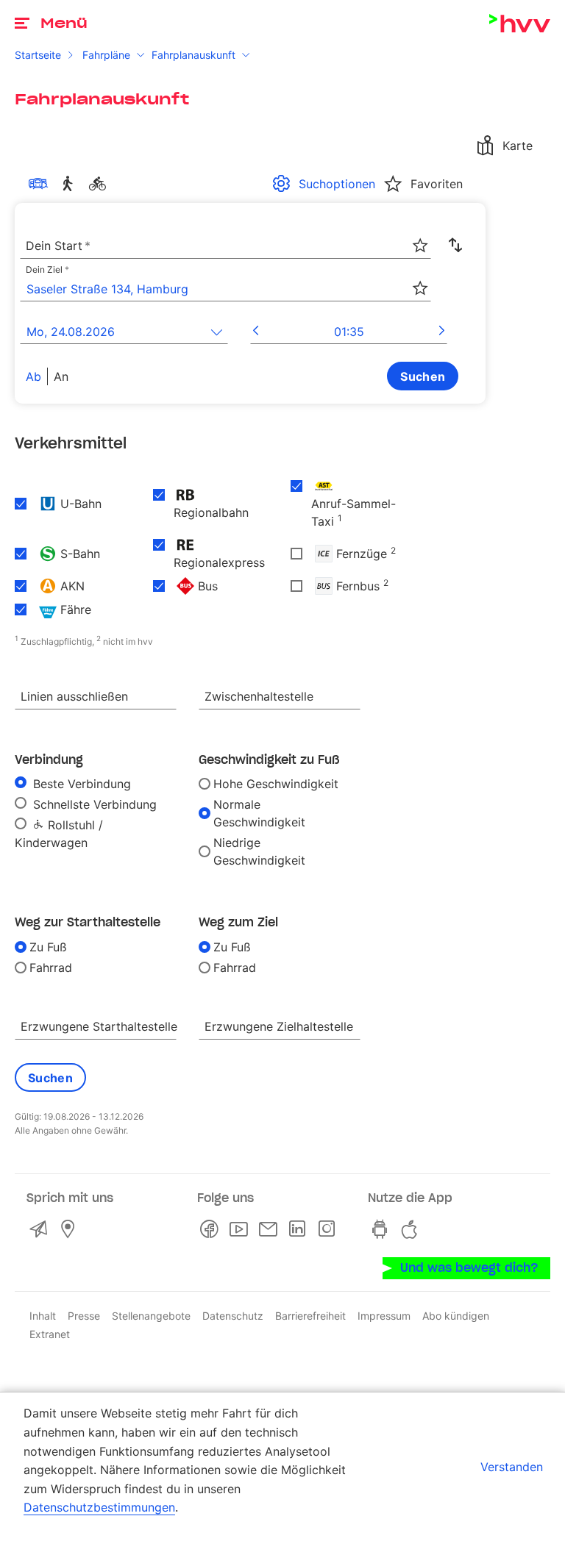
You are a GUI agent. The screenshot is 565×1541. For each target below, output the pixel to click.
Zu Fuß (48, 947)
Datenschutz (232, 1315)
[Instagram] (329, 1229)
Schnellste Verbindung (93, 804)
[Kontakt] (41, 1229)
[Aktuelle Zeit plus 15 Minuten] (441, 331)
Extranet (49, 1334)
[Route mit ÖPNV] (41, 184)
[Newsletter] (270, 1229)
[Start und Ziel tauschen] (455, 245)
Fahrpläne (106, 55)
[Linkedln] (300, 1229)
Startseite (38, 55)
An (61, 376)
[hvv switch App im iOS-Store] (412, 1229)
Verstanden (511, 1466)
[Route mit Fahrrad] (100, 184)
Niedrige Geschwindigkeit (259, 851)
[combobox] (225, 246)
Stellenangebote (151, 1315)
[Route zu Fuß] (70, 184)
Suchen (422, 376)
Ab (33, 376)
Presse (84, 1315)
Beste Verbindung (80, 783)
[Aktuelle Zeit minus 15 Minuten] (255, 331)
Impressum (384, 1315)
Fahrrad (50, 967)
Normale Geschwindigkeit (259, 813)
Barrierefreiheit (310, 1315)
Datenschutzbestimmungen (99, 1507)
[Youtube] (241, 1229)
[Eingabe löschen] (419, 236)
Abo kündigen (455, 1315)
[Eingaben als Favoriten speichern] (420, 245)
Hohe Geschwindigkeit (275, 783)
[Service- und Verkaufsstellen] (70, 1229)
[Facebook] (212, 1229)
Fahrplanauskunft (193, 55)
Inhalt (42, 1315)
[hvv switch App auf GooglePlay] (382, 1229)
